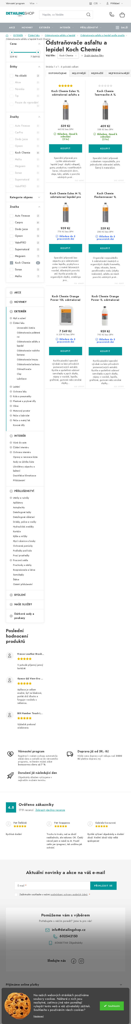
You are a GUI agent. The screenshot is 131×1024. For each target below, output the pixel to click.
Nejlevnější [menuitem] (79, 73)
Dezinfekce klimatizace (24, 475)
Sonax (27, 173)
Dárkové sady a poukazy (24, 616)
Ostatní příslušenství (23, 584)
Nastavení (39, 1016)
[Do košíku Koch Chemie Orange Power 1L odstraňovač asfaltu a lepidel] (105, 351)
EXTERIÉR (20, 311)
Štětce (16, 579)
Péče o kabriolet (21, 415)
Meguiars (27, 166)
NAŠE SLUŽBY (23, 604)
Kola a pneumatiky (22, 396)
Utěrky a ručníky (21, 497)
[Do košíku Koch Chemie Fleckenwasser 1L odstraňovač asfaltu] (105, 248)
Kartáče (17, 531)
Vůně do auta (20, 442)
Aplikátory (18, 502)
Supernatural (27, 179)
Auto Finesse (27, 126)
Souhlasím (114, 1006)
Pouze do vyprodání (27, 104)
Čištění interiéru (21, 447)
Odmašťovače (24, 369)
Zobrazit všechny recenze (50, 810)
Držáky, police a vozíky (24, 521)
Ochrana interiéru (22, 452)
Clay (19, 374)
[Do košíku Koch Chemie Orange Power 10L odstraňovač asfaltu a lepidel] (65, 351)
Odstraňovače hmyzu (27, 359)
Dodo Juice (27, 139)
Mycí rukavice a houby (24, 541)
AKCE (17, 292)
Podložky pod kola (22, 550)
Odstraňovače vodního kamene (28, 352)
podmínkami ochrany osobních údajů (69, 894)
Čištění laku (19, 323)
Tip (27, 96)
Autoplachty (19, 507)
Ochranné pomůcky (23, 545)
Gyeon (27, 146)
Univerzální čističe (26, 327)
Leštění (16, 386)
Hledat (88, 15)
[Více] (122, 27)
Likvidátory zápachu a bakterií (24, 468)
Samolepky (18, 574)
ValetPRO (27, 186)
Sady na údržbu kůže (23, 461)
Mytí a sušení (19, 318)
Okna (16, 406)
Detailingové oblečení (24, 517)
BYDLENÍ (20, 595)
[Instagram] (81, 961)
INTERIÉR (20, 436)
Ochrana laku (20, 391)
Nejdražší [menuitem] (97, 73)
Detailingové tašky (22, 512)
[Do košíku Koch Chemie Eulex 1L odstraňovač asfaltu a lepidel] (65, 148)
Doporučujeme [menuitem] (58, 73)
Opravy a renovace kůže (25, 457)
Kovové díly (19, 425)
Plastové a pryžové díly (24, 401)
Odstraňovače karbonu (28, 364)
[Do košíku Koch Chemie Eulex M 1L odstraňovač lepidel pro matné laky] (65, 248)
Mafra (27, 159)
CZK (95, 3)
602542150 (112, 14)
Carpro (27, 222)
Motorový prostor (21, 410)
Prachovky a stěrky (22, 565)
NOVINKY (20, 302)
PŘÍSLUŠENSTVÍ (24, 491)
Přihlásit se (103, 885)
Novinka (27, 89)
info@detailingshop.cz (69, 929)
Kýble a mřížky (20, 536)
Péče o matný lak (21, 420)
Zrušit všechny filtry (94, 55)
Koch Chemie (27, 152)
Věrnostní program (15, 3)
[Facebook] (73, 961)
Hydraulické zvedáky (23, 526)
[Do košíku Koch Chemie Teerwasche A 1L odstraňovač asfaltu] (105, 148)
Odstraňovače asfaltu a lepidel (28, 343)
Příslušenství (19, 480)
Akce (27, 82)
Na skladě (27, 75)
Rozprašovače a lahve (24, 569)
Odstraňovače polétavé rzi (28, 334)
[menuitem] (12, 27)
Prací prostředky (21, 555)
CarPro (27, 132)
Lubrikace (22, 378)
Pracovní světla (20, 560)
